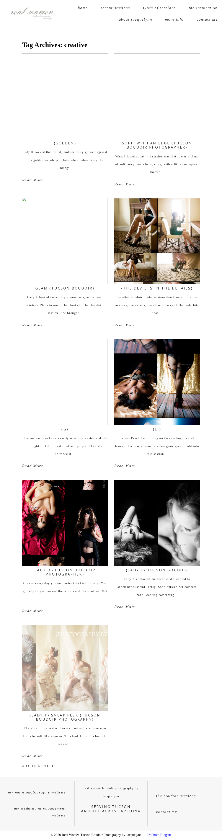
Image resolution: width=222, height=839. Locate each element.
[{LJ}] (157, 382)
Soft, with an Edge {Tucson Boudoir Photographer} (157, 145)
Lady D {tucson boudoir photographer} (64, 572)
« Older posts (39, 766)
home (83, 8)
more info (174, 19)
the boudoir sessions (176, 796)
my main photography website (37, 792)
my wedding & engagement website (40, 811)
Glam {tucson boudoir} (65, 288)
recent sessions (115, 8)
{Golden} (65, 143)
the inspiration (203, 8)
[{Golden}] (65, 96)
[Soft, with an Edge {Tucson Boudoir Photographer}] (157, 96)
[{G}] (65, 382)
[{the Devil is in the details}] (157, 241)
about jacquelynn (135, 19)
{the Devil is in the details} (157, 288)
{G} (65, 429)
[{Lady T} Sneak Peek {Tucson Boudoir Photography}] (65, 668)
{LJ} (157, 429)
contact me (207, 19)
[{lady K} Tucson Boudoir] (157, 523)
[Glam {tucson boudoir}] (65, 241)
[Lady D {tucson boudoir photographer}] (65, 523)
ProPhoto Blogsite (159, 835)
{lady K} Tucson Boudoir (157, 570)
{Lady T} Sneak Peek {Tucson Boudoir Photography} (64, 717)
